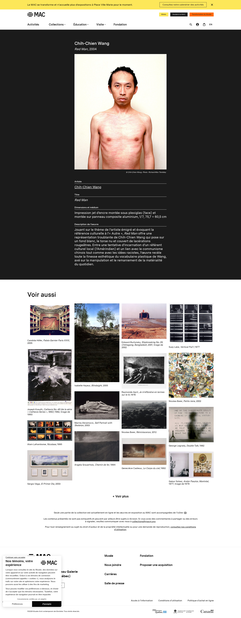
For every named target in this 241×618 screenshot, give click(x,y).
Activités (33, 24)
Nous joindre (112, 565)
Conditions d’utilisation (170, 600)
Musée (108, 555)
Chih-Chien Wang (87, 187)
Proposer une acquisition (156, 565)
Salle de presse (114, 583)
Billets (163, 14)
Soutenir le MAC (179, 14)
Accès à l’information (142, 600)
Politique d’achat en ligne (201, 600)
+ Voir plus (121, 496)
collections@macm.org (144, 521)
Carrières (110, 574)
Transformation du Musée (201, 14)
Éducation (80, 24)
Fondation (120, 24)
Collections (56, 24)
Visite (100, 24)
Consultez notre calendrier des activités (183, 4)
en (210, 24)
